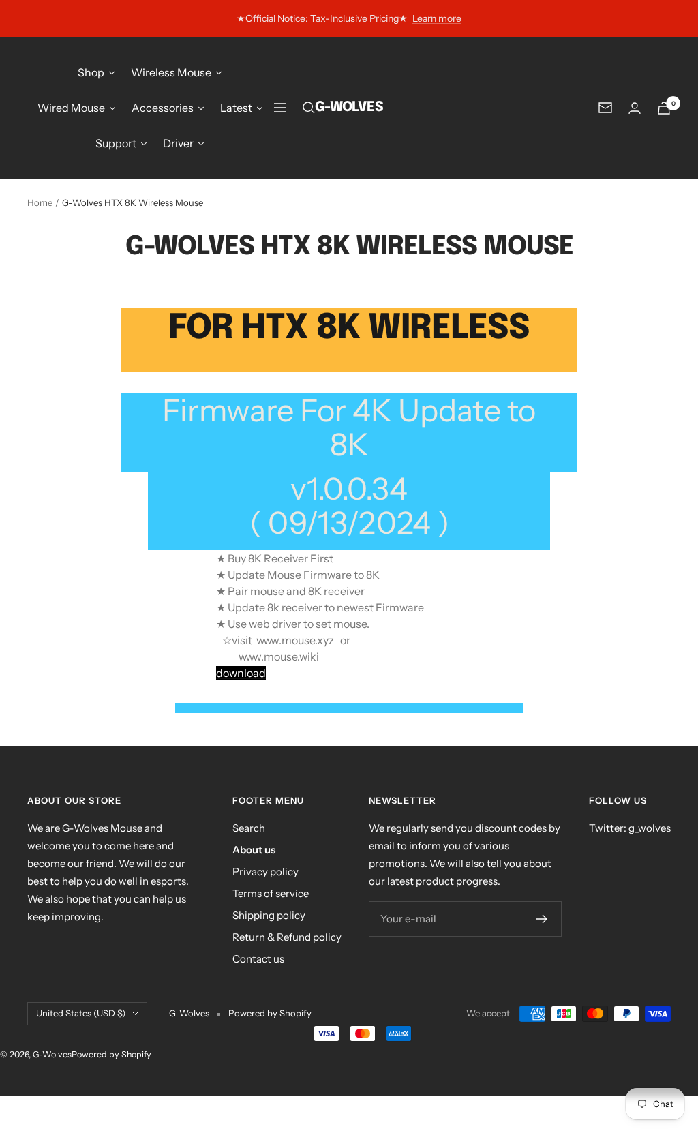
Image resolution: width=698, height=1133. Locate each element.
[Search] (309, 108)
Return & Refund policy (287, 937)
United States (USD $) (80, 1013)
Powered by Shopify (270, 1013)
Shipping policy (268, 915)
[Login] (634, 108)
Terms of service (270, 893)
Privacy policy (265, 871)
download (241, 673)
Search (248, 827)
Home (39, 202)
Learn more (436, 18)
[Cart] (664, 108)
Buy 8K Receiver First (280, 558)
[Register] (542, 919)
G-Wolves (52, 1054)
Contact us (258, 958)
